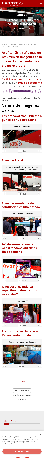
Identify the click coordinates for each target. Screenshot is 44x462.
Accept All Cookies (22, 451)
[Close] (41, 435)
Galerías (22, 15)
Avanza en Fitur (22, 390)
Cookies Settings (22, 457)
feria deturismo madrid (22, 395)
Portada (5, 44)
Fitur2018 (22, 399)
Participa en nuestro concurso (20, 79)
